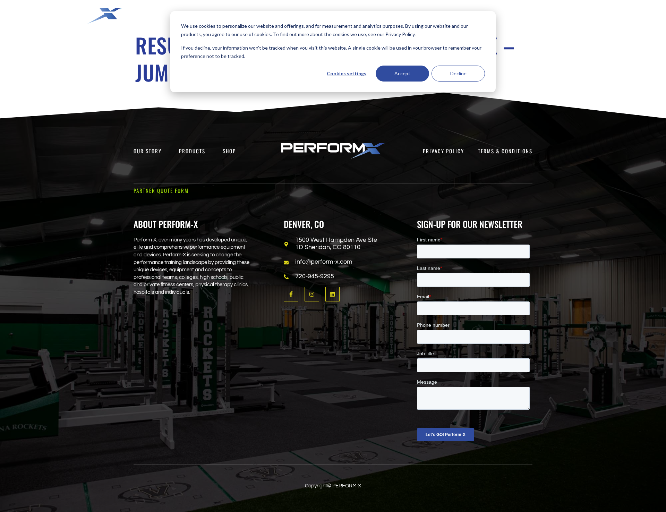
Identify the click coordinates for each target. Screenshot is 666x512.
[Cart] (636, 14)
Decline (458, 73)
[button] (495, 12)
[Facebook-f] (291, 294)
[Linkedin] (332, 294)
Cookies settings (346, 73)
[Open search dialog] (585, 15)
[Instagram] (312, 294)
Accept (402, 73)
